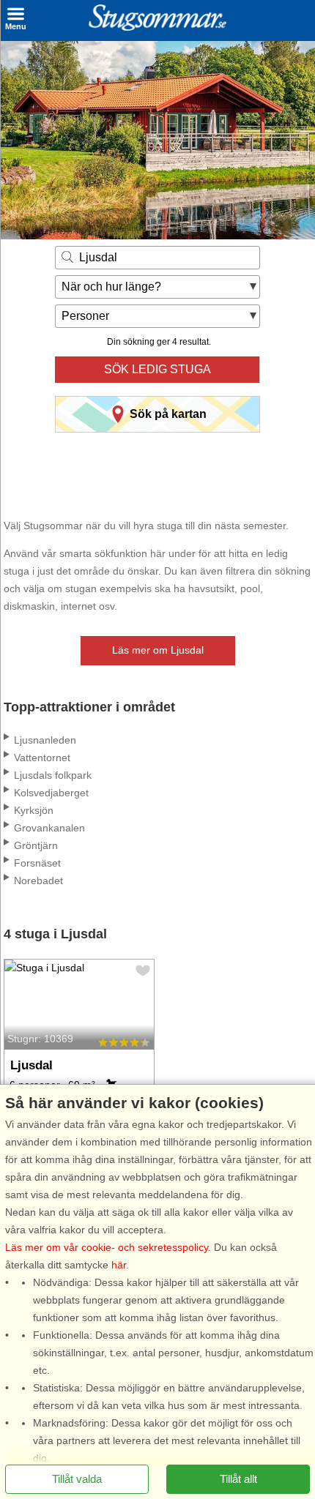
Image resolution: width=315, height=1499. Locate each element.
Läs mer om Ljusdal (158, 650)
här (118, 1265)
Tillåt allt (238, 1479)
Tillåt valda (77, 1479)
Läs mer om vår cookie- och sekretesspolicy (106, 1247)
